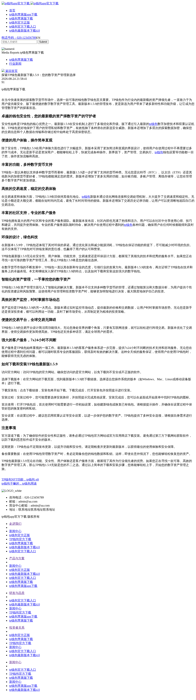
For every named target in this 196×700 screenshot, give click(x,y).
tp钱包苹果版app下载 (23, 14)
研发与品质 (16, 593)
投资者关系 (16, 627)
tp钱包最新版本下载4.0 (24, 30)
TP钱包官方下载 (20, 539)
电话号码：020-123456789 (19, 37)
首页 (12, 10)
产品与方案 (16, 558)
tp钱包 (153, 124)
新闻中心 (15, 531)
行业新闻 (15, 63)
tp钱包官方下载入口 (22, 26)
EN (38, 37)
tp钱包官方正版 (19, 22)
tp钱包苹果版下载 (21, 18)
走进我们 (15, 523)
